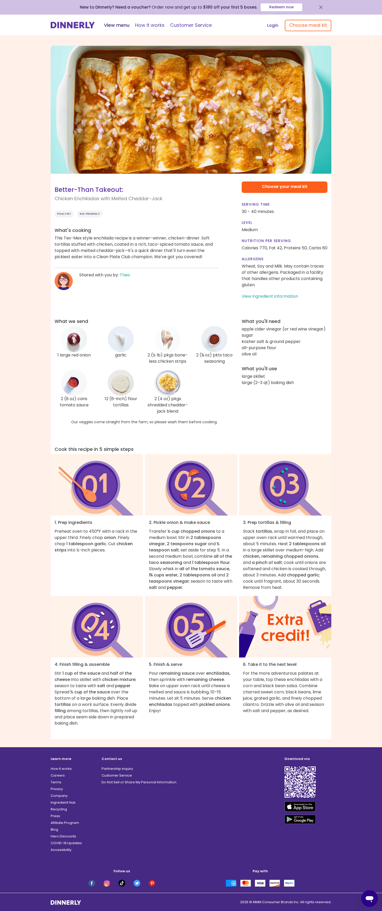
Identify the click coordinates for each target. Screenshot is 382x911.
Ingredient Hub (63, 802)
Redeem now (281, 7)
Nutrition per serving (266, 240)
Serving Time (256, 204)
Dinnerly (73, 25)
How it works (149, 25)
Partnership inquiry (117, 768)
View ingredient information (270, 296)
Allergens (253, 259)
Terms (56, 782)
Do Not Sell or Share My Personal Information (139, 782)
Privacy (57, 788)
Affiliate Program (65, 822)
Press (55, 816)
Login (272, 25)
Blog (54, 829)
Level (247, 222)
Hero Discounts (63, 836)
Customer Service (191, 25)
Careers (58, 775)
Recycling (59, 809)
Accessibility (61, 849)
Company (59, 795)
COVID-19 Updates (66, 843)
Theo (125, 275)
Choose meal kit (308, 25)
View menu (116, 25)
